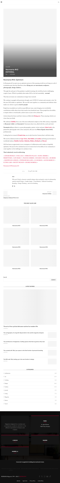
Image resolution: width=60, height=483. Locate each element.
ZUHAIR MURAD (10, 156)
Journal (31, 390)
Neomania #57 (16, 225)
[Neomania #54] (44, 236)
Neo (6, 74)
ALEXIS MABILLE (49, 160)
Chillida (13, 122)
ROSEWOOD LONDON (11, 160)
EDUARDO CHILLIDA (41, 158)
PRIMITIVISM (7, 158)
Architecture (31, 373)
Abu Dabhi (31, 139)
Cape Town (23, 139)
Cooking (31, 380)
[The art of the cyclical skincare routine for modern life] (30, 307)
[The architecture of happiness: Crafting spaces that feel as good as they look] (52, 344)
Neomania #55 (16, 247)
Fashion (31, 387)
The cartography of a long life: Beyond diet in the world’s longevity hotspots (23, 333)
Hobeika (27, 141)
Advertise (18, 481)
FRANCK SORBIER (28, 158)
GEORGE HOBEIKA (31, 162)
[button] (2, 467)
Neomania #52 (44, 268)
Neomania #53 (16, 268)
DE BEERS (53, 158)
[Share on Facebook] (28, 171)
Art (31, 376)
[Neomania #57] (16, 215)
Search (5, 277)
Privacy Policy (32, 481)
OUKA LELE (20, 156)
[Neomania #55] (16, 236)
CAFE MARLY (17, 158)
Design (31, 383)
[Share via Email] (36, 171)
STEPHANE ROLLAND (26, 160)
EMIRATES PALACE (31, 156)
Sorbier (21, 141)
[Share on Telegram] (34, 171)
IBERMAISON (23, 476)
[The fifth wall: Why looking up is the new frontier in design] (52, 361)
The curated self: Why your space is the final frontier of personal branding (23, 350)
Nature (31, 400)
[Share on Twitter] (30, 171)
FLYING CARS (7, 162)
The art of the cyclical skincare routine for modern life (20, 326)
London (39, 139)
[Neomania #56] (44, 215)
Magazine (31, 397)
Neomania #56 (44, 225)
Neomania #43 (7, 166)
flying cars (37, 116)
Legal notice (25, 481)
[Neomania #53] (16, 258)
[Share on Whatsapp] (33, 171)
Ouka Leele (48, 127)
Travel (31, 404)
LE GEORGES (38, 160)
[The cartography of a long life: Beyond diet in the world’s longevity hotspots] (52, 335)
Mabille (16, 141)
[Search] (58, 2)
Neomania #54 (44, 247)
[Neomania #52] (44, 258)
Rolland (37, 141)
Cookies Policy (40, 481)
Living (31, 393)
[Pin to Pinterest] (31, 171)
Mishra (32, 141)
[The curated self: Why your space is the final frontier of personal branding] (52, 353)
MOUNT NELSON (18, 162)
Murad (44, 141)
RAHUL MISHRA (43, 156)
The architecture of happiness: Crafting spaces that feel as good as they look (24, 341)
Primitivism (21, 135)
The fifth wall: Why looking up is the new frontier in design (18, 359)
